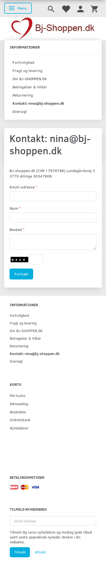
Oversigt (20, 111)
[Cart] (94, 8)
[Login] (80, 8)
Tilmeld (20, 552)
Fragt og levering (27, 70)
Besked (16, 229)
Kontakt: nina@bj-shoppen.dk (38, 103)
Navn (14, 208)
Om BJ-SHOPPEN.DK (30, 78)
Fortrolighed (23, 62)
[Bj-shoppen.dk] (53, 28)
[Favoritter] (65, 8)
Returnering (23, 95)
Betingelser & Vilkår (30, 86)
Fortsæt (21, 273)
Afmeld (40, 552)
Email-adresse (22, 186)
